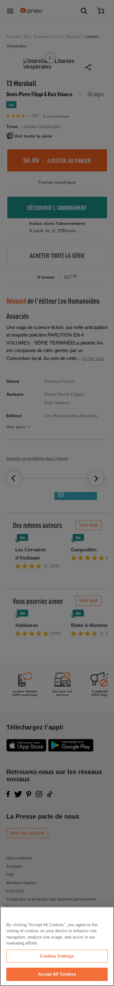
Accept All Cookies (57, 974)
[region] (57, 946)
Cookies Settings (57, 956)
